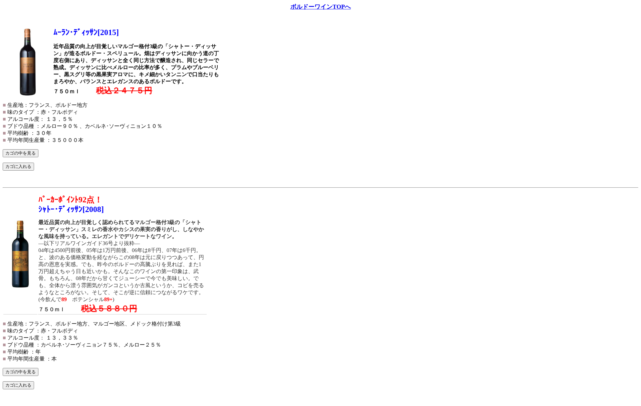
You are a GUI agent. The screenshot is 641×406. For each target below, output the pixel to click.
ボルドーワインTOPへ (320, 6)
